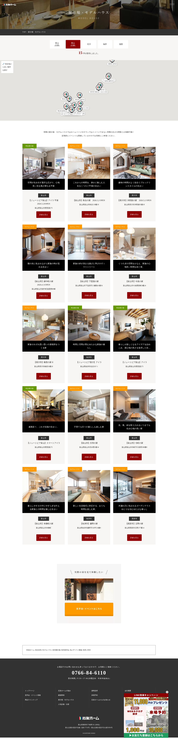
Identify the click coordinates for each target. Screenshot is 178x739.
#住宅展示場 (56, 650)
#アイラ (75, 650)
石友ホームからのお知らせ (100, 700)
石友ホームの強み (64, 690)
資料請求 (94, 690)
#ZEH (89, 650)
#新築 (80, 650)
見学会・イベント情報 (33, 695)
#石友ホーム (30, 650)
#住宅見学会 (65, 650)
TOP (24, 32)
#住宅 (84, 650)
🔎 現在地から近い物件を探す (7, 67)
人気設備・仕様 (63, 704)
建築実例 (61, 695)
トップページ (29, 690)
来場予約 (94, 695)
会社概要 (128, 690)
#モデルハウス (47, 650)
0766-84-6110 (89, 673)
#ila (71, 650)
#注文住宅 (38, 650)
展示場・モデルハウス (66, 700)
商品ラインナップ (31, 700)
